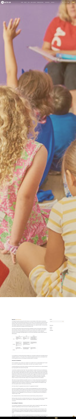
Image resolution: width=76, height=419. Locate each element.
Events (51, 327)
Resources (47, 2)
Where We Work (40, 2)
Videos (51, 328)
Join (28, 2)
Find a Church (33, 2)
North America (18, 319)
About (25, 2)
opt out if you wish (51, 417)
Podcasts (51, 330)
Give (73, 2)
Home (22, 2)
